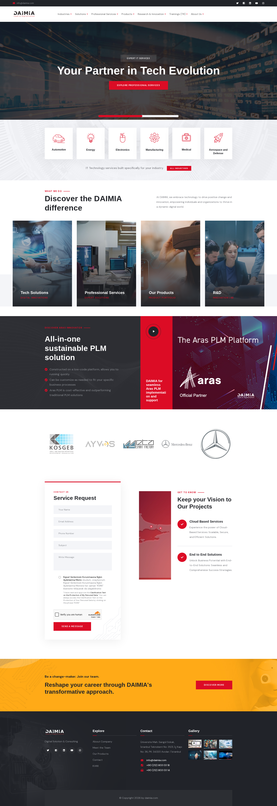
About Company (102, 741)
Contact (98, 760)
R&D (217, 292)
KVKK (96, 766)
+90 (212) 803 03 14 (158, 770)
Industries (64, 14)
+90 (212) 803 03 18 (158, 765)
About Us (196, 14)
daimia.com (151, 798)
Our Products (161, 292)
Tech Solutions (34, 292)
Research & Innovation (151, 14)
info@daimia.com (25, 3)
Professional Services (103, 14)
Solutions (80, 14)
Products (127, 14)
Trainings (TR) (177, 14)
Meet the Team (101, 747)
